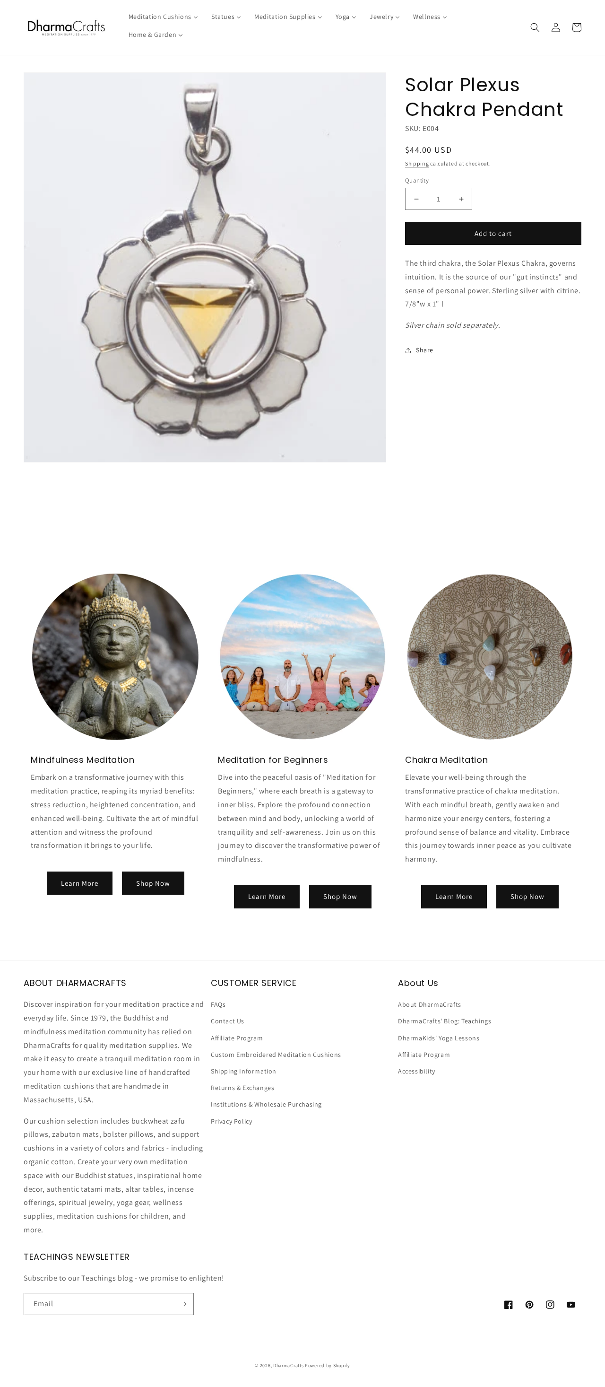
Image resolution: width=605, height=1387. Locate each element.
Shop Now (153, 883)
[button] (535, 27)
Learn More (79, 883)
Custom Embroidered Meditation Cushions (276, 1054)
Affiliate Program (237, 1038)
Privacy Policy (231, 1121)
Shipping (417, 163)
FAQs (218, 1004)
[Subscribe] (183, 1304)
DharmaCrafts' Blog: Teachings (444, 1021)
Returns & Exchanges (242, 1087)
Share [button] (424, 350)
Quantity (417, 180)
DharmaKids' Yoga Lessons (438, 1038)
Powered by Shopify (327, 1365)
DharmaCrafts (288, 1365)
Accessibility (416, 1071)
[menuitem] (163, 16)
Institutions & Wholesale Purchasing (266, 1104)
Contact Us (227, 1021)
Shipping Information (244, 1071)
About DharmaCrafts (429, 1004)
